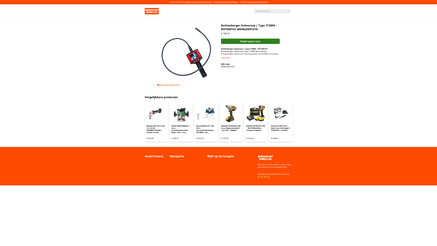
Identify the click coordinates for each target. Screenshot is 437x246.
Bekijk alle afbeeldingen (169, 85)
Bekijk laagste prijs (250, 41)
